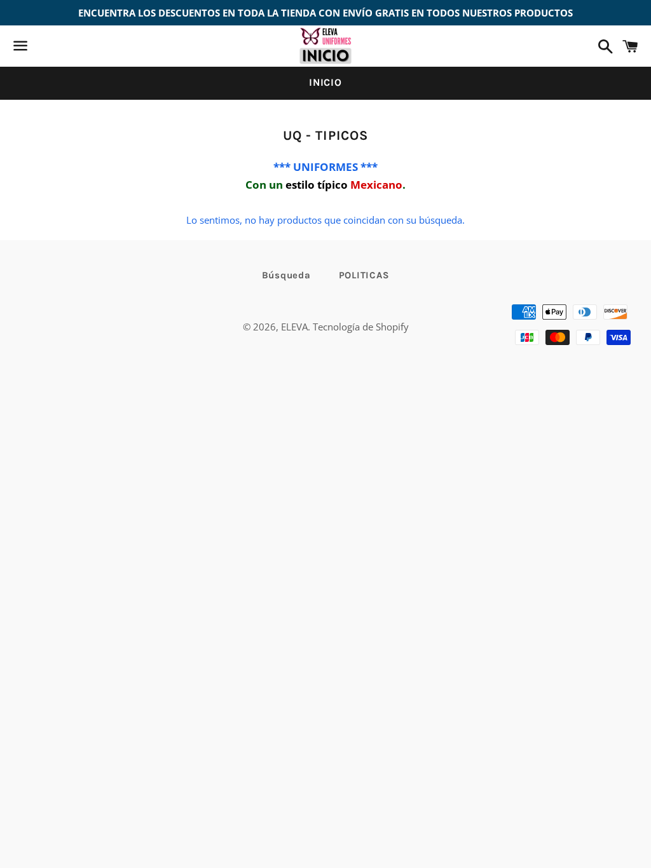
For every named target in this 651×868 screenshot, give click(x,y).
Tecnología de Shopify (361, 326)
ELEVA (294, 326)
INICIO (325, 82)
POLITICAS (364, 275)
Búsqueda (286, 275)
